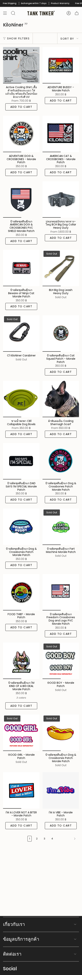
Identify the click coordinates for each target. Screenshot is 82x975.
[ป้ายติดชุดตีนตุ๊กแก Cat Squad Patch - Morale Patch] (61, 333)
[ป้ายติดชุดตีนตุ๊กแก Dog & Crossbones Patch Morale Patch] (61, 461)
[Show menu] (5, 13)
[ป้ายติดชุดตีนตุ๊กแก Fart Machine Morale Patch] (61, 527)
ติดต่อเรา (12, 954)
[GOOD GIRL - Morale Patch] (21, 733)
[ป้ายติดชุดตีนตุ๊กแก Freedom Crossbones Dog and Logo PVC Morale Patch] (61, 592)
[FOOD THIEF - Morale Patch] (21, 592)
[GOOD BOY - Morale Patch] (61, 661)
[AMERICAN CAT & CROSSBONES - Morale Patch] (61, 134)
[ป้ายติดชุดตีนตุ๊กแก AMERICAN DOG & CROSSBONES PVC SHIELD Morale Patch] (21, 199)
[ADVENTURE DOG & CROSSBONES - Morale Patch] (21, 134)
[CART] (77, 13)
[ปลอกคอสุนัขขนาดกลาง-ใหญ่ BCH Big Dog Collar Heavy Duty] (61, 199)
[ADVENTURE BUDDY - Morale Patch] (61, 65)
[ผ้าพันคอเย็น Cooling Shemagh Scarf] (61, 399)
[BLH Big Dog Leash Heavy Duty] (61, 268)
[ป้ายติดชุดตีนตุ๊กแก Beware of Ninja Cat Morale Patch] (21, 268)
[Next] (67, 839)
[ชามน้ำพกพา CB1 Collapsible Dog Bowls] (21, 399)
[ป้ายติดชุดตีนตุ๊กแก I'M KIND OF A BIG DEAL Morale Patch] (21, 661)
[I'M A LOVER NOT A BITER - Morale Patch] (21, 790)
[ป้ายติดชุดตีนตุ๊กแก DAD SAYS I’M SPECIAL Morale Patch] (21, 461)
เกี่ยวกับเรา (14, 924)
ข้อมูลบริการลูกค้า (21, 939)
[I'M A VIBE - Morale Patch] (61, 790)
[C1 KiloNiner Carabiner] (21, 333)
